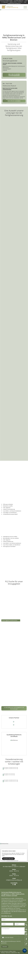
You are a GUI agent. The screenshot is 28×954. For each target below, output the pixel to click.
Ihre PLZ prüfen (8, 605)
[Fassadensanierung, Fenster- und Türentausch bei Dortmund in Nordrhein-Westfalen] (13, 681)
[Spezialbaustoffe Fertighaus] (14, 406)
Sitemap (3, 952)
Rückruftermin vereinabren (14, 101)
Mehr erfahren (7, 147)
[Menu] (25, 7)
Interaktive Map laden (8, 858)
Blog (19, 952)
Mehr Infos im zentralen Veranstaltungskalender (14, 75)
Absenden (4, 946)
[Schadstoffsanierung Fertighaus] (9, 139)
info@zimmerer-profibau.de (14, 3)
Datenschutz (14, 952)
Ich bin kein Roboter (8, 937)
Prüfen (20, 607)
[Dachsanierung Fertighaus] (14, 188)
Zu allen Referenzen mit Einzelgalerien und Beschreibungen (14, 708)
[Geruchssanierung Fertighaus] (14, 153)
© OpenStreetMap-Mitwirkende (12, 860)
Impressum (8, 952)
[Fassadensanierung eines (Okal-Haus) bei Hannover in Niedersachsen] (13, 703)
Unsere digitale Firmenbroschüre (9, 620)
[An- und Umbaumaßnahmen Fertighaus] (11, 242)
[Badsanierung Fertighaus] (8, 276)
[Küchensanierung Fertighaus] (9, 259)
